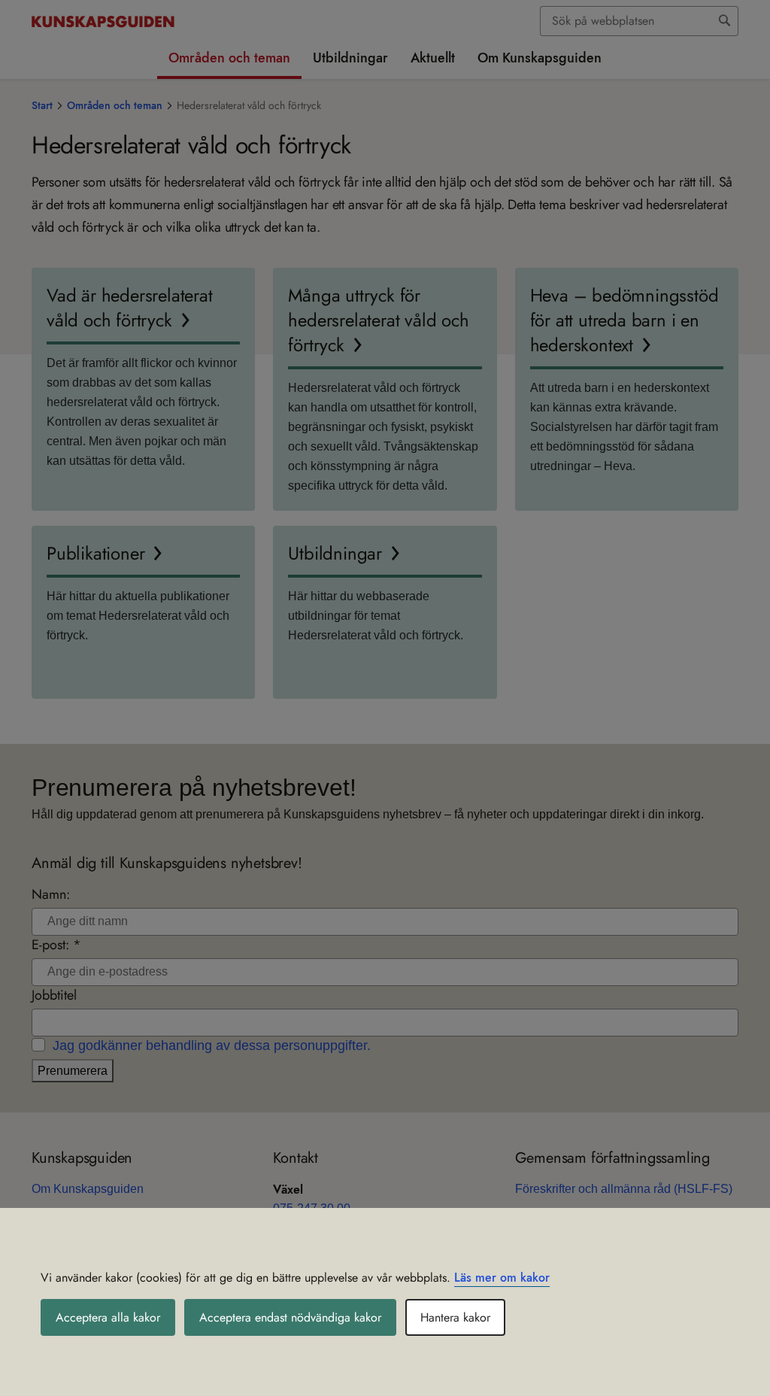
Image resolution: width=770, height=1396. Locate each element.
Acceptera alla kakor (108, 1317)
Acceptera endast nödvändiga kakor (290, 1317)
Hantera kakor (455, 1317)
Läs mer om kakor (502, 1277)
